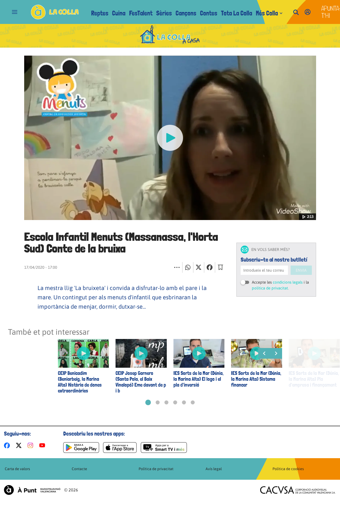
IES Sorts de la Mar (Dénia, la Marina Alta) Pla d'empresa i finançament (314, 379)
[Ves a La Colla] (54, 12)
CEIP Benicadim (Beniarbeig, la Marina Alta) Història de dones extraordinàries (80, 382)
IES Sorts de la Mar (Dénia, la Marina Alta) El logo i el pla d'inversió (198, 379)
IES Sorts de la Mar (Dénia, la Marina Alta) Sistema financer (256, 379)
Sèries (164, 13)
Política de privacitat (156, 469)
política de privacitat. (270, 288)
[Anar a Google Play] (81, 447)
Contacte (79, 469)
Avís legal (214, 469)
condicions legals (288, 282)
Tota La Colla (236, 13)
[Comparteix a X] (198, 267)
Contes (208, 13)
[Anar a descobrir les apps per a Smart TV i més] (164, 447)
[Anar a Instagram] (31, 445)
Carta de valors (17, 469)
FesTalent (140, 13)
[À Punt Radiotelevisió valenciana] (32, 490)
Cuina (118, 13)
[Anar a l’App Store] (120, 447)
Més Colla (267, 13)
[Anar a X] (20, 445)
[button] (148, 402)
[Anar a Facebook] (8, 445)
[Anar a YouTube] (43, 445)
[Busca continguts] (296, 12)
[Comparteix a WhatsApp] (187, 267)
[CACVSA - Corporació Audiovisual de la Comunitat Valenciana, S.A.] (298, 490)
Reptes (99, 13)
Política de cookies (288, 469)
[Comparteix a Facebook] (209, 267)
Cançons (186, 13)
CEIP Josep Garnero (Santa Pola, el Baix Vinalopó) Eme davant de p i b (141, 382)
